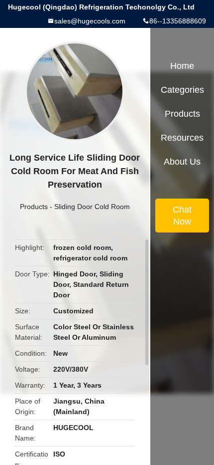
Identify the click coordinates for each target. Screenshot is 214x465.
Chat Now (182, 216)
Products (34, 207)
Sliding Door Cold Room (92, 207)
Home (182, 66)
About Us (182, 162)
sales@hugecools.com (89, 21)
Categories (182, 90)
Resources (182, 138)
